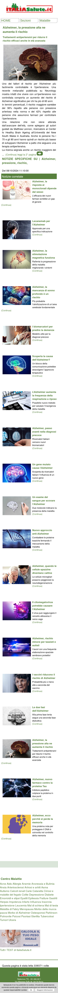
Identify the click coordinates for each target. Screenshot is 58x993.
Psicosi (16, 916)
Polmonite (6, 916)
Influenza (35, 901)
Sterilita (35, 916)
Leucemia (21, 905)
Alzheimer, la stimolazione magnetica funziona (43, 254)
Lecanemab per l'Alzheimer (41, 222)
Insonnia (47, 901)
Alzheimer (48, 159)
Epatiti (24, 898)
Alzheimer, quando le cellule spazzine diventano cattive (44, 569)
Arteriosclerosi (15, 887)
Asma (44, 887)
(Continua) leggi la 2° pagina (20, 154)
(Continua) (6, 204)
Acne (3, 883)
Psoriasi (26, 916)
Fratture (44, 898)
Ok (31, 990)
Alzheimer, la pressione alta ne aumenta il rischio (42, 743)
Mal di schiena (35, 905)
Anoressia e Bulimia (42, 883)
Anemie (26, 883)
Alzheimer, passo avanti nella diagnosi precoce (44, 431)
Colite (25, 894)
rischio (22, 163)
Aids (9, 883)
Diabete (49, 894)
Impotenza (15, 901)
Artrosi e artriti (33, 887)
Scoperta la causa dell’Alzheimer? (42, 357)
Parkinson (51, 912)
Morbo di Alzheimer (19, 912)
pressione (9, 163)
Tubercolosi (47, 916)
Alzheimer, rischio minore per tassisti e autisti (44, 642)
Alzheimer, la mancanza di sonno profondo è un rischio (43, 292)
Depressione (36, 894)
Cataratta (38, 891)
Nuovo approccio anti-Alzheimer (42, 531)
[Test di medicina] (20, 946)
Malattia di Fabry (9, 909)
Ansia (3, 887)
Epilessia (33, 898)
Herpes (4, 901)
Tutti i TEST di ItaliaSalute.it (15, 950)
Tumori (4, 920)
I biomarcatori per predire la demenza (43, 328)
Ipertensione (7, 905)
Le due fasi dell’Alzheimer (40, 708)
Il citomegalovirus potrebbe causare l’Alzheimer (42, 605)
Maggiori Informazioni (45, 990)
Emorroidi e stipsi (10, 898)
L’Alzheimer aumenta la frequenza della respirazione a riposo (44, 395)
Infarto (26, 901)
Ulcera (12, 920)
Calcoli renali (17, 891)
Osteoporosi (38, 912)
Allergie (17, 883)
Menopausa (27, 909)
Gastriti (53, 898)
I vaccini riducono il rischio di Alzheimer (43, 676)
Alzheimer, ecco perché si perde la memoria (42, 819)
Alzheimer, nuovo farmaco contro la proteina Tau (42, 782)
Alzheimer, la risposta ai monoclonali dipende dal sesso (44, 187)
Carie (29, 891)
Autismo (4, 891)
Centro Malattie (11, 879)
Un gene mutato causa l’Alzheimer (42, 466)
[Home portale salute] (29, 15)
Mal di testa (51, 905)
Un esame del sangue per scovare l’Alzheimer (43, 500)
